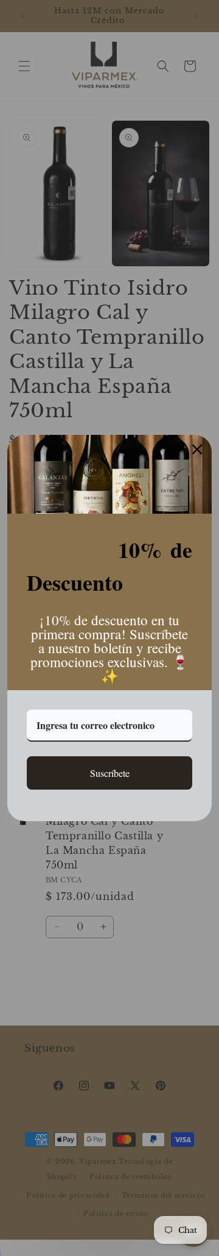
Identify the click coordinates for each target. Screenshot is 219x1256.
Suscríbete (110, 773)
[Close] (197, 449)
